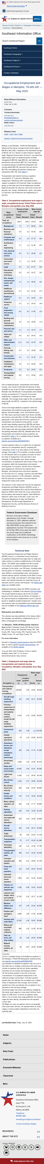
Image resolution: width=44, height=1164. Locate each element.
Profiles (20, 134)
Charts (11, 134)
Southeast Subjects (11, 60)
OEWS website (18, 647)
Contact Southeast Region (26, 1124)
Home (6, 1035)
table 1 (13, 436)
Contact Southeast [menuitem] (11, 73)
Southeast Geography (12, 54)
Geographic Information (32, 25)
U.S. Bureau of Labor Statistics (21, 19)
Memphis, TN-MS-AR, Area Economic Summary (18, 138)
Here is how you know (16, 6)
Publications (9, 1059)
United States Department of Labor (17, 11)
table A (24, 172)
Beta (5, 1083)
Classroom (8, 1075)
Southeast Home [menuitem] (10, 48)
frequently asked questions (19, 642)
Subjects (7, 1043)
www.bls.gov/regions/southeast (13, 120)
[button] (38, 1132)
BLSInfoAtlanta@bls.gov (11, 118)
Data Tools (8, 1051)
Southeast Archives (11, 67)
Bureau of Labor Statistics (12, 25)
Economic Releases (12, 1067)
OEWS (6, 134)
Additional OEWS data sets (29, 606)
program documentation (27, 645)
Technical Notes (35, 591)
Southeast (6, 28)
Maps (15, 134)
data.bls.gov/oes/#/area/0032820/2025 (15, 441)
